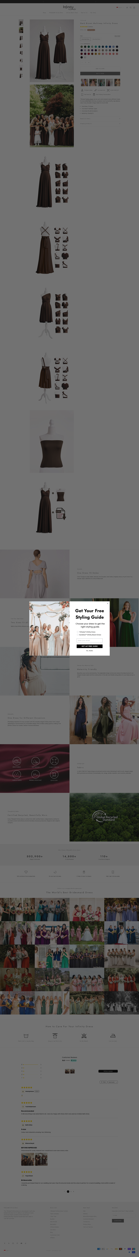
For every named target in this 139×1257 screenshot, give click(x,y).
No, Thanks (89, 650)
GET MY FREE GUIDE (90, 646)
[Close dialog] (107, 603)
